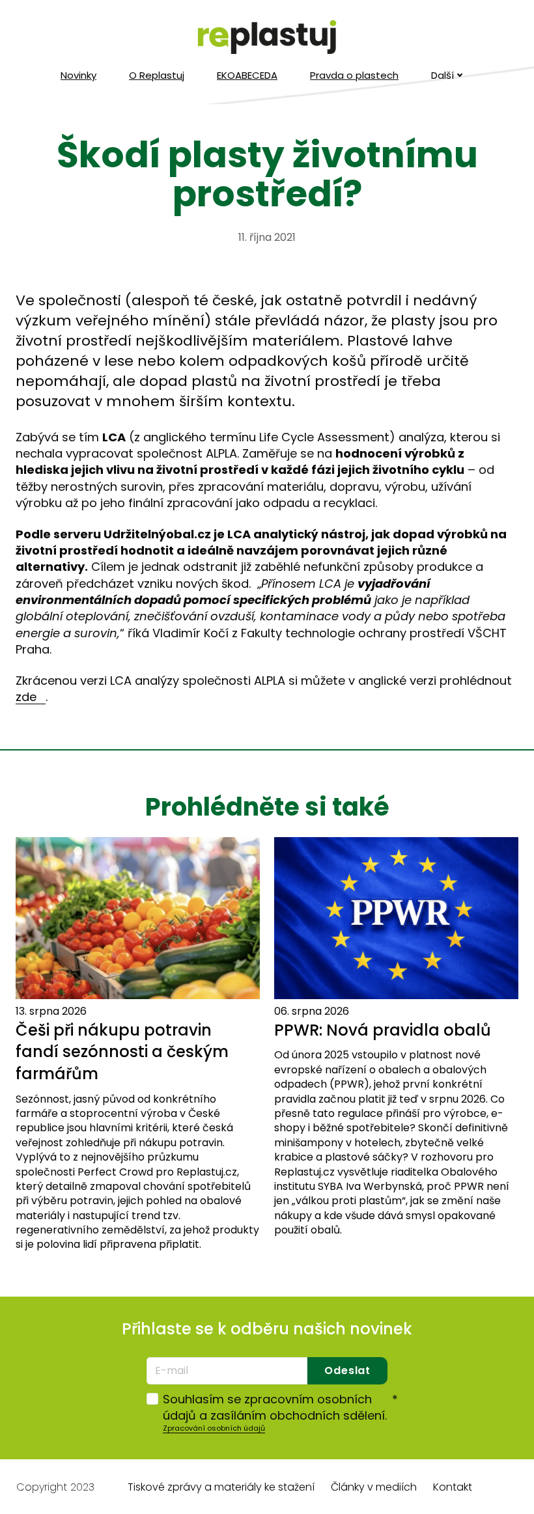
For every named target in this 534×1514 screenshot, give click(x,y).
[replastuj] (267, 38)
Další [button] (442, 75)
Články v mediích (374, 1487)
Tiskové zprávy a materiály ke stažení (221, 1487)
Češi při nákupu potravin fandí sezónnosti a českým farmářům (122, 1051)
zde (26, 697)
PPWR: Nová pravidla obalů (382, 1030)
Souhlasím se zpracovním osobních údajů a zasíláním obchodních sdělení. (280, 1407)
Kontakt (452, 1487)
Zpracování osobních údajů (214, 1428)
